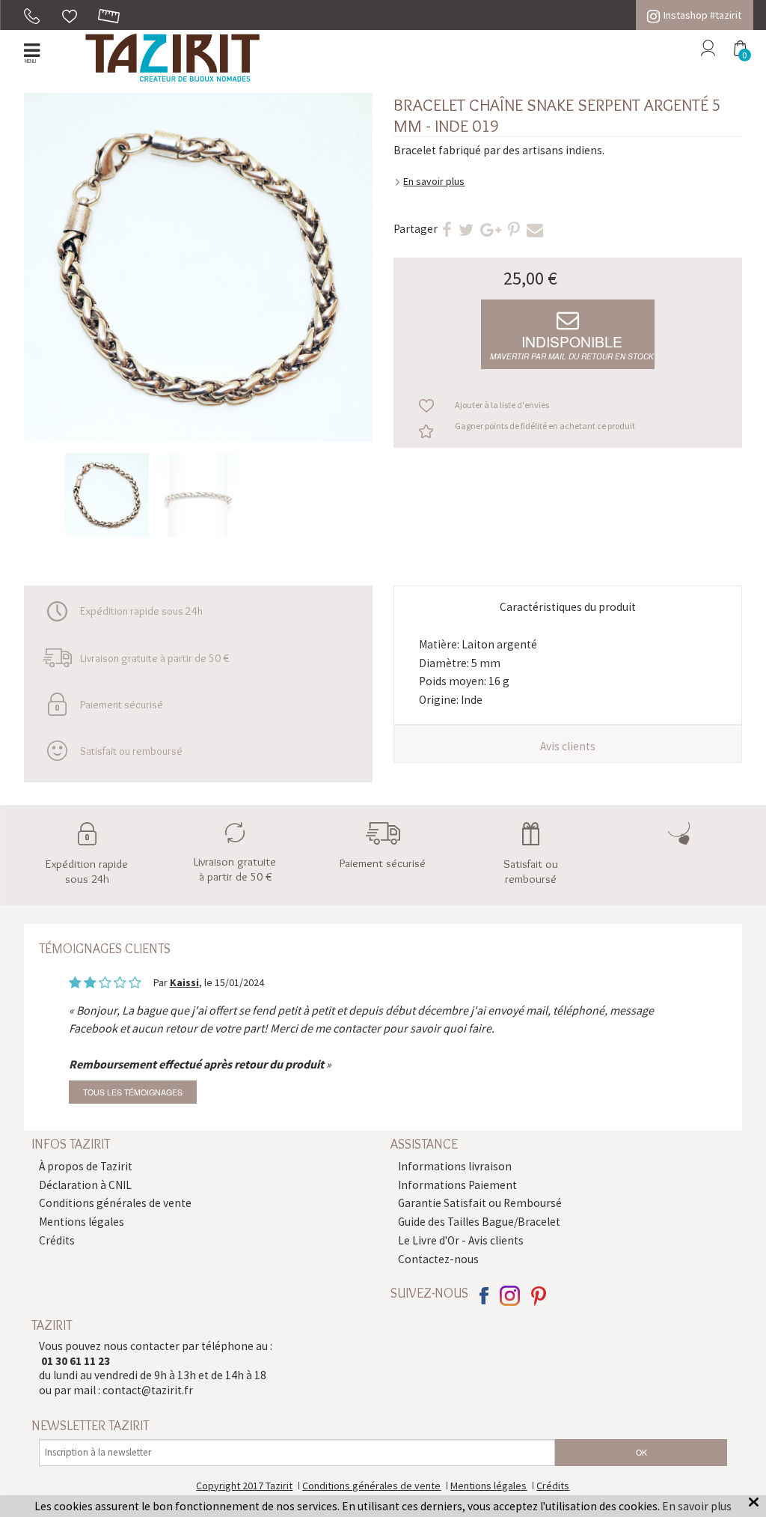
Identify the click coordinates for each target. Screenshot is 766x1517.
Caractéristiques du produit (568, 607)
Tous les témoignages (133, 1092)
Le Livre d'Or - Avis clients (461, 1240)
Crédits (57, 1240)
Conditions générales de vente (115, 1203)
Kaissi (184, 982)
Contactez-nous (438, 1259)
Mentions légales (81, 1221)
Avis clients (567, 746)
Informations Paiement (457, 1185)
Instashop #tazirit (702, 15)
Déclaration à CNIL (85, 1185)
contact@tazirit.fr (147, 1390)
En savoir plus (434, 181)
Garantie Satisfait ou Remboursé (480, 1203)
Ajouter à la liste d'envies (502, 404)
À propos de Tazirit (85, 1166)
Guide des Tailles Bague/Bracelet (479, 1221)
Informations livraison (455, 1166)
